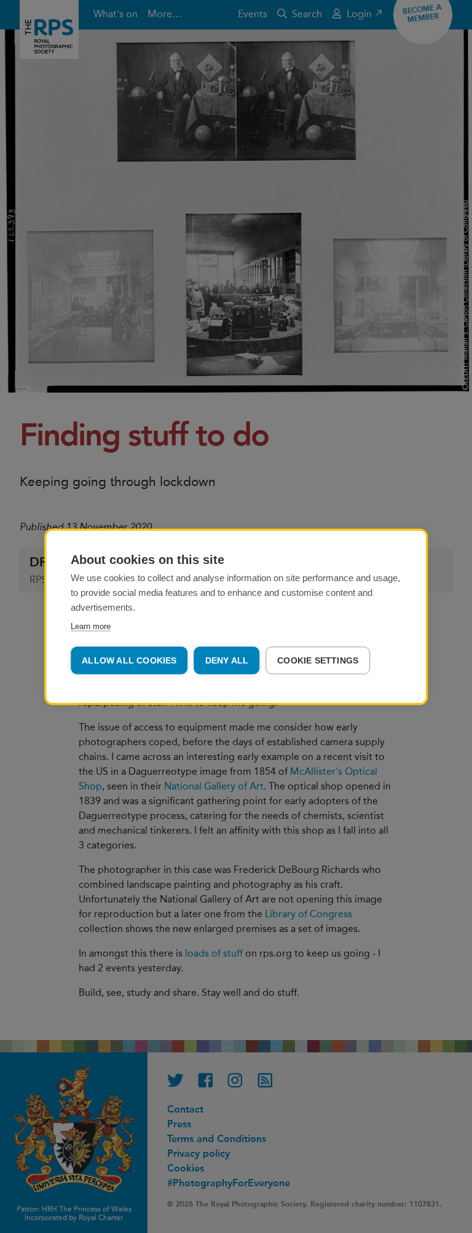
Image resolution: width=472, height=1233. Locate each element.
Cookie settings (317, 660)
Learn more (91, 625)
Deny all (227, 660)
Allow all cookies (129, 660)
